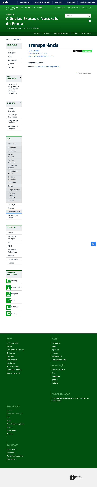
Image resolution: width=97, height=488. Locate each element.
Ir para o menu (24, 7)
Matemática (12, 60)
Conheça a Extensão (12, 109)
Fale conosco (12, 459)
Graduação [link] (12, 45)
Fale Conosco (86, 34)
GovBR (4, 1)
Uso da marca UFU (13, 373)
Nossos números (11, 155)
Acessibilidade (60, 8)
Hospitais (10, 356)
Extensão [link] (11, 103)
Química (11, 64)
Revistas (11, 255)
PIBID (10, 246)
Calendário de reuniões (13, 172)
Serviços (37, 34)
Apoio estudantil (13, 366)
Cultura (10, 233)
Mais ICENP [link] (11, 227)
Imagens (14, 294)
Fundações (11, 363)
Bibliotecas (11, 353)
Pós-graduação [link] (12, 77)
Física (10, 56)
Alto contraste (73, 8)
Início (19, 39)
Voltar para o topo (84, 73)
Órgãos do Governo (87, 2)
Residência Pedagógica (12, 251)
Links (13, 300)
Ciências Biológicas (12, 51)
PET (9, 242)
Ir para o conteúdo (11, 7)
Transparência (14, 212)
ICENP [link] (9, 138)
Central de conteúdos (12, 273)
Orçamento (12, 182)
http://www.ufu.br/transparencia (47, 66)
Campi (9, 346)
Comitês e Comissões (12, 178)
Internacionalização (14, 370)
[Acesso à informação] (77, 477)
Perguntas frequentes (15, 456)
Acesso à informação (42, 2)
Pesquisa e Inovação (12, 237)
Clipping (14, 281)
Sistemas (14, 307)
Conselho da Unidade (12, 167)
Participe (58, 2)
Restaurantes (12, 360)
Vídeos (13, 313)
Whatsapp (87, 51)
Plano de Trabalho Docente (12, 195)
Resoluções (12, 147)
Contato (75, 34)
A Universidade (12, 343)
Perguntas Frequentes (61, 34)
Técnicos (11, 201)
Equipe (10, 186)
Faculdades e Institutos (15, 350)
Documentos (16, 287)
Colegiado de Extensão (13, 121)
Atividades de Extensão (13, 127)
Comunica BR (24, 2)
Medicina (11, 67)
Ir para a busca (36, 7)
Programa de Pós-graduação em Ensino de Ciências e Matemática (13, 89)
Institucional (12, 144)
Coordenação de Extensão (13, 115)
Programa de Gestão (13, 216)
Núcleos (11, 263)
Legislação (71, 2)
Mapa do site (86, 8)
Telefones (47, 34)
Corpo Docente (14, 190)
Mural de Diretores (11, 161)
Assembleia (12, 151)
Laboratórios (13, 259)
